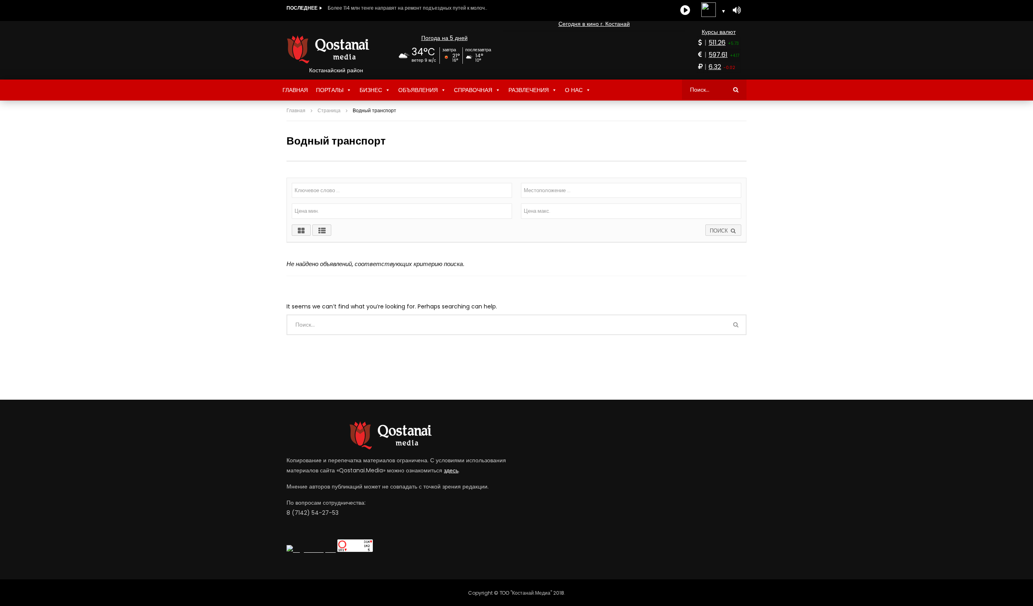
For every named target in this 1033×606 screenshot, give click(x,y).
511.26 (717, 42)
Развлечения (528, 90)
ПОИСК (720, 231)
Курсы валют (719, 32)
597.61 (718, 54)
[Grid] (301, 230)
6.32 (715, 66)
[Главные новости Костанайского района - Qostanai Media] (335, 49)
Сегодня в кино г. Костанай (594, 24)
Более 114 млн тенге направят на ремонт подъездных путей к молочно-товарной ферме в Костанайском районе (408, 7)
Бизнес (371, 90)
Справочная (473, 90)
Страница (329, 110)
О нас (574, 90)
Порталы (329, 90)
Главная (295, 90)
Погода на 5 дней (444, 38)
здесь (451, 470)
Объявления (418, 90)
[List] (321, 230)
